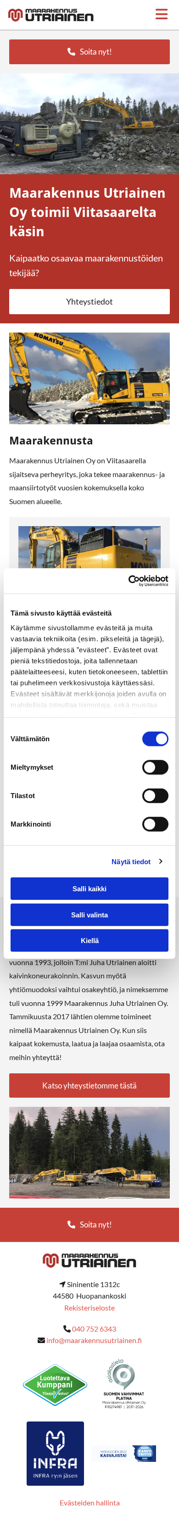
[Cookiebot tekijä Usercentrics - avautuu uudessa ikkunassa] (128, 581)
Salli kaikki (89, 889)
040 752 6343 (94, 1328)
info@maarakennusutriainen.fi (94, 1340)
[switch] (155, 767)
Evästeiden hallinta (90, 1502)
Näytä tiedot (131, 861)
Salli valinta (89, 914)
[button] (89, 51)
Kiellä (90, 940)
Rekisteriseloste (89, 1307)
